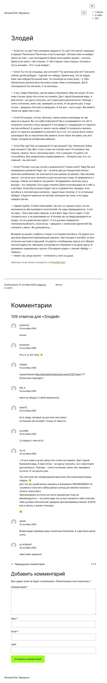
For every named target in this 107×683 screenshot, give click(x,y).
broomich (24, 325)
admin (22, 521)
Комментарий (19, 587)
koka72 (23, 407)
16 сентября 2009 (27, 328)
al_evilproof (25, 544)
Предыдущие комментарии (28, 564)
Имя (14, 618)
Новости (42, 285)
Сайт (13, 644)
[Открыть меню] (84, 13)
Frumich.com (58, 262)
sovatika (23, 430)
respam (23, 364)
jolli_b (22, 387)
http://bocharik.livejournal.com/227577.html (58, 374)
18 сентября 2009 (27, 547)
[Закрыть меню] (92, 6)
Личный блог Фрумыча (16, 13)
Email (15, 631)
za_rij (22, 450)
